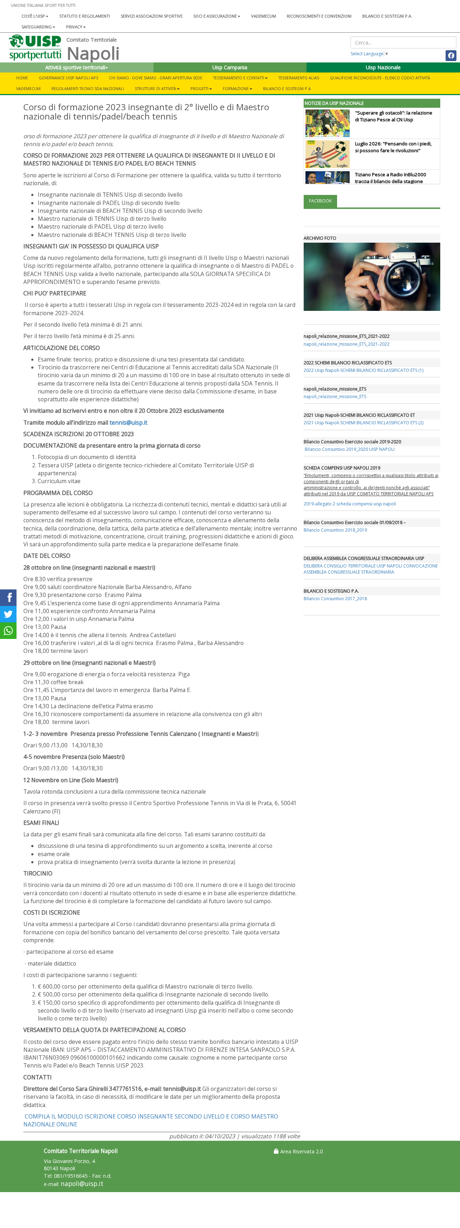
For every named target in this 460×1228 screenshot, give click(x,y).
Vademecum (263, 16)
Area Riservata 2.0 (301, 1151)
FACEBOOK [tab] (320, 201)
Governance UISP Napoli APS (68, 77)
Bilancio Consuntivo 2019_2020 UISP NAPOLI (350, 449)
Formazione (236, 88)
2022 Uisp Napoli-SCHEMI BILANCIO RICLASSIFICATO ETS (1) (363, 370)
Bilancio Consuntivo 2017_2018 (335, 599)
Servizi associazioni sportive (152, 16)
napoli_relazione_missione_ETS (335, 396)
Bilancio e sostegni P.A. (387, 16)
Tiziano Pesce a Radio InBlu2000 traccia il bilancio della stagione (390, 178)
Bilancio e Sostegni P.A (287, 88)
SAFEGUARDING (37, 26)
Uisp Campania (229, 67)
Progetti (199, 88)
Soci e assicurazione (215, 16)
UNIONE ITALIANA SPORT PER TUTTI (43, 5)
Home (22, 77)
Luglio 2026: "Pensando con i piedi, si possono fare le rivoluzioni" (393, 147)
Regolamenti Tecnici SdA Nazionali (87, 88)
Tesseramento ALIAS (299, 77)
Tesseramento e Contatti (238, 77)
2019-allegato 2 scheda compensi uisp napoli (350, 504)
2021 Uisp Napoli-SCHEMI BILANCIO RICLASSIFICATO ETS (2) (363, 423)
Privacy (74, 26)
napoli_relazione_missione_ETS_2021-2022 (347, 344)
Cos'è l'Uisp (33, 16)
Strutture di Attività (155, 88)
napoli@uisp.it (82, 1184)
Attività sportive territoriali (75, 67)
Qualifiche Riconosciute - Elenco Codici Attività (380, 77)
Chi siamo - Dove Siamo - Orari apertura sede (155, 77)
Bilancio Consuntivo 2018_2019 (335, 530)
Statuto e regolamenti (84, 16)
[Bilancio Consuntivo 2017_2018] (304, 449)
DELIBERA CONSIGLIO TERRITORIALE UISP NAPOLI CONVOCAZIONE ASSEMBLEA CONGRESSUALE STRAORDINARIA (371, 569)
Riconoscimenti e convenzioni (319, 16)
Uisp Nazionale (383, 67)
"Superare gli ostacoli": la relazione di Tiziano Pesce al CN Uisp (393, 116)
